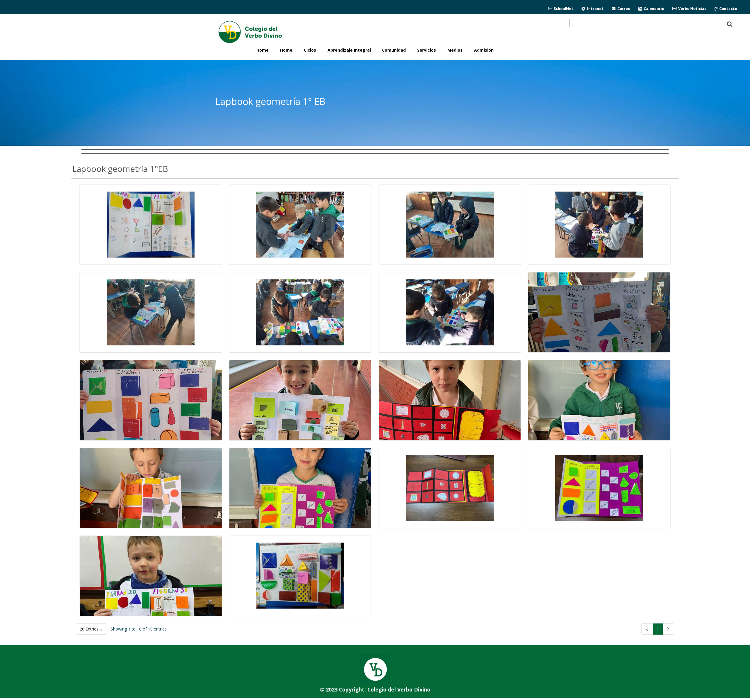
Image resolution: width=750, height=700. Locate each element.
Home (286, 50)
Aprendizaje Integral (349, 50)
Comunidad (394, 50)
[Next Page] (668, 629)
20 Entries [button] (93, 630)
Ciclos (310, 50)
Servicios (426, 50)
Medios (455, 50)
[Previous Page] (647, 629)
